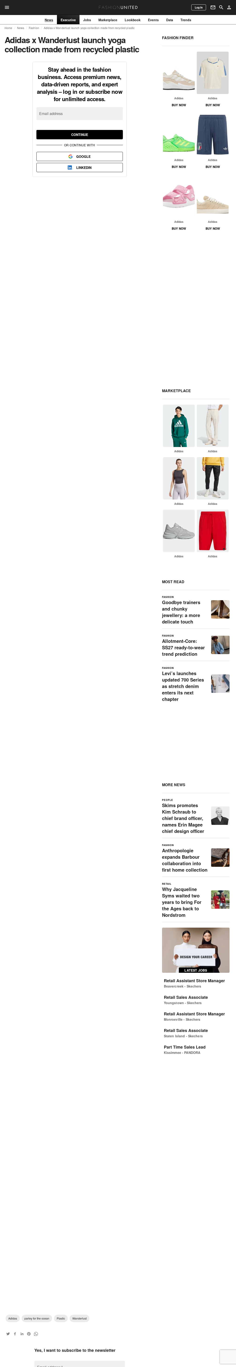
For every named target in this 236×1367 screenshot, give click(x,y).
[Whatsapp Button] (35, 1333)
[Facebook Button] (15, 1333)
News (20, 27)
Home (8, 27)
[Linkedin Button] (21, 1333)
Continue (79, 134)
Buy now (179, 105)
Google (83, 156)
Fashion (34, 27)
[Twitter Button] (8, 1333)
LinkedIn (83, 167)
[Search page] (221, 7)
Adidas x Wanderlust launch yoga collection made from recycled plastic (89, 27)
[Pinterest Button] (28, 1333)
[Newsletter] (213, 7)
